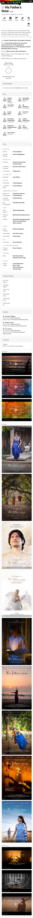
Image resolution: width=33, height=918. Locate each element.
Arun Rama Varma (18, 233)
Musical (18, 51)
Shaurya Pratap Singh (19, 257)
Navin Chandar (17, 223)
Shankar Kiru (16, 171)
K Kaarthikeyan (17, 151)
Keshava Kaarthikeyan (19, 221)
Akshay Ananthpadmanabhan (21, 219)
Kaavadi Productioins (19, 166)
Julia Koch (25, 112)
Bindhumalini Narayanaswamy (19, 326)
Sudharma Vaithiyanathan (12, 126)
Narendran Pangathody (11, 119)
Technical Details (8, 276)
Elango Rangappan (18, 229)
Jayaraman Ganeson (19, 193)
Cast (4, 94)
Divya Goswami (17, 242)
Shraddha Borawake (18, 202)
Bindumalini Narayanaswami (21, 215)
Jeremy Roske (9, 112)
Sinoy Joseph (16, 236)
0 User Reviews (7, 83)
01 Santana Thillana (9, 316)
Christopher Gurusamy (24, 40)
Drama (8, 51)
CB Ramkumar (25, 105)
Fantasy (12, 51)
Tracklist (5, 312)
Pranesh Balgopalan (19, 154)
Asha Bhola (10, 105)
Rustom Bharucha (18, 267)
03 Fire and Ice (7, 329)
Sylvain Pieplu (17, 269)
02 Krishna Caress (8, 322)
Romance (23, 51)
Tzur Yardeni (24, 126)
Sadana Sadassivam (26, 119)
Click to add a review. (21, 88)
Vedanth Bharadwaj (18, 210)
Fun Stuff (6, 340)
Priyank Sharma (17, 198)
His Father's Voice (11, 9)
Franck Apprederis (18, 263)
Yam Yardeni (11, 132)
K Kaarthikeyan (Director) (12, 43)
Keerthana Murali (18, 256)
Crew (4, 144)
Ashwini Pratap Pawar (10, 40)
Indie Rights (16, 177)
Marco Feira (16, 265)
